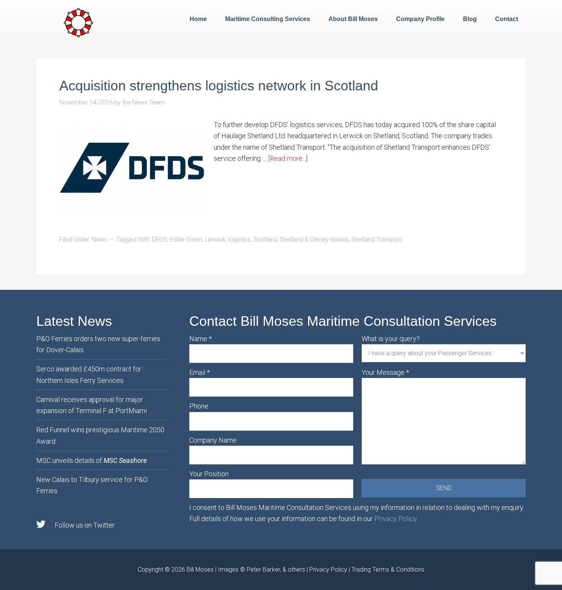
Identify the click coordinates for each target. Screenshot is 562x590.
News (99, 239)
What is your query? (391, 339)
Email (199, 372)
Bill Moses (200, 569)
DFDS (159, 239)
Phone (198, 406)
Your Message (385, 372)
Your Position (209, 474)
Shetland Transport (376, 239)
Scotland (265, 239)
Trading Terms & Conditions (387, 569)
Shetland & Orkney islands (314, 239)
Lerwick (215, 239)
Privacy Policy (395, 519)
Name (200, 339)
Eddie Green (186, 239)
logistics (239, 239)
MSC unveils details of (91, 460)
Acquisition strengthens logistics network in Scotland (218, 85)
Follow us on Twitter (85, 525)
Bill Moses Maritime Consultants (78, 21)
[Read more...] (287, 158)
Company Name (213, 440)
